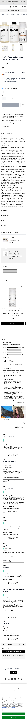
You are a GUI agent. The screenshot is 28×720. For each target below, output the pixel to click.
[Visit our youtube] (15, 679)
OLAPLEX (13, 14)
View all (23, 72)
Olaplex (4, 55)
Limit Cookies (13, 713)
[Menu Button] (1, 6)
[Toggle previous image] (1, 29)
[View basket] (25, 6)
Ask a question (13, 65)
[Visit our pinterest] (21, 679)
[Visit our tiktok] (18, 679)
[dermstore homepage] (13, 6)
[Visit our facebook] (5, 679)
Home (3, 14)
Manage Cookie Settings (13, 710)
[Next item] (25, 306)
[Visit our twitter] (8, 679)
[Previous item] (2, 306)
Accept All (13, 717)
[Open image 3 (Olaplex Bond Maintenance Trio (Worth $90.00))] (21, 47)
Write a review (5, 65)
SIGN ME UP (13, 672)
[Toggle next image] (26, 29)
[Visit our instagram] (12, 679)
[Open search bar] (4, 6)
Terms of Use (12, 707)
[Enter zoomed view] (24, 40)
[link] (23, 6)
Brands (7, 14)
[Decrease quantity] (4, 98)
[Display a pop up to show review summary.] (18, 316)
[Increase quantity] (12, 98)
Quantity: (4, 95)
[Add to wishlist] (23, 105)
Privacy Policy (5, 707)
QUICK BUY (12, 323)
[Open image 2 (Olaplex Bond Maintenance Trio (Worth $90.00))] (13, 47)
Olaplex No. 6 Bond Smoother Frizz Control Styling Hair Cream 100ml (12, 309)
